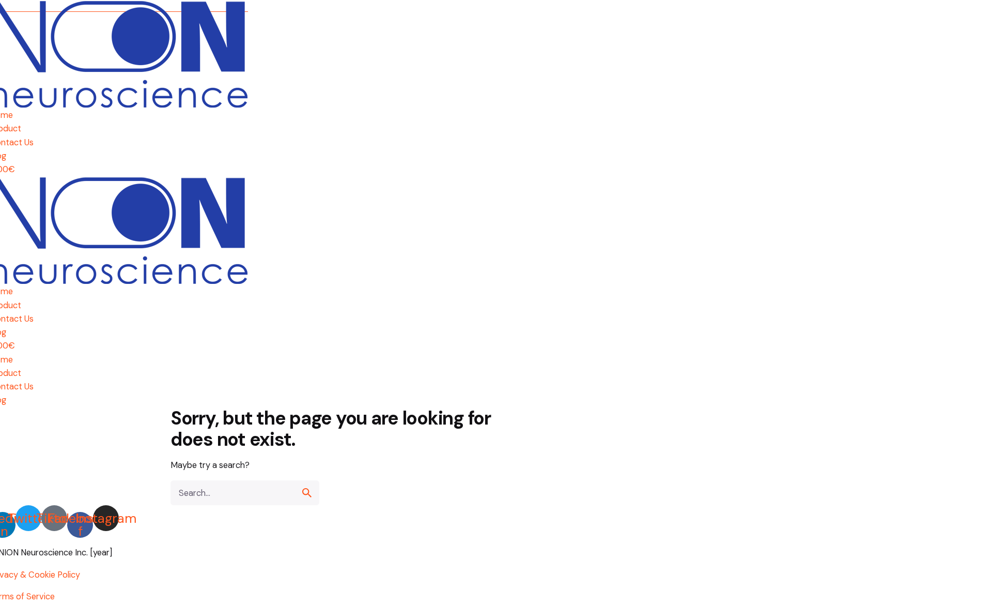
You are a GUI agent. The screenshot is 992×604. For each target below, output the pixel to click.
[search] (307, 492)
